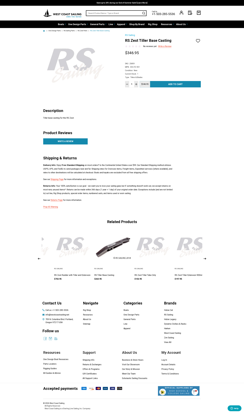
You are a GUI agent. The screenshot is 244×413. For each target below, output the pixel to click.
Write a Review (164, 46)
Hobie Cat (168, 310)
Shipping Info (88, 360)
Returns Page (57, 200)
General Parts (97, 24)
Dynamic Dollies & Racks (175, 324)
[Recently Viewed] (190, 13)
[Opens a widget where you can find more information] (234, 408)
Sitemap (86, 324)
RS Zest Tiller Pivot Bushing (176, 275)
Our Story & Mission (131, 369)
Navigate (90, 303)
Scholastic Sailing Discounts (134, 378)
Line (111, 24)
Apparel (121, 24)
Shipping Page (57, 179)
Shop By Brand (136, 24)
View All (167, 342)
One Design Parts (77, 24)
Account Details (168, 364)
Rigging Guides (50, 368)
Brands (170, 303)
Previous (39, 259)
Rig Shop (152, 24)
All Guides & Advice (52, 373)
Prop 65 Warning (50, 207)
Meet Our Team (129, 373)
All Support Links (90, 378)
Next (204, 259)
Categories (133, 303)
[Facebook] (45, 338)
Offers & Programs (91, 369)
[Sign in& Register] (181, 13)
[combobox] (116, 13)
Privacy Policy (167, 369)
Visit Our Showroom (131, 364)
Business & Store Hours (132, 360)
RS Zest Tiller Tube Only (94, 275)
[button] (179, 391)
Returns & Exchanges (92, 364)
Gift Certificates (90, 373)
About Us (181, 24)
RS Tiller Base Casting (53, 275)
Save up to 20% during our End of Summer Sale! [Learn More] (122, 3)
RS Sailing (168, 315)
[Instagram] (50, 338)
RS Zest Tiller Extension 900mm (138, 275)
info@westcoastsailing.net (57, 315)
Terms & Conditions (170, 373)
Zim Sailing (169, 337)
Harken (167, 328)
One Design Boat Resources (55, 359)
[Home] (44, 31)
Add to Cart (175, 84)
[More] (65, 24)
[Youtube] (55, 338)
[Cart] (199, 13)
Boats (61, 24)
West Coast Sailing (172, 333)
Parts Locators (49, 364)
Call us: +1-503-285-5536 (56, 310)
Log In (164, 360)
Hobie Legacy (170, 319)
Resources (166, 24)
